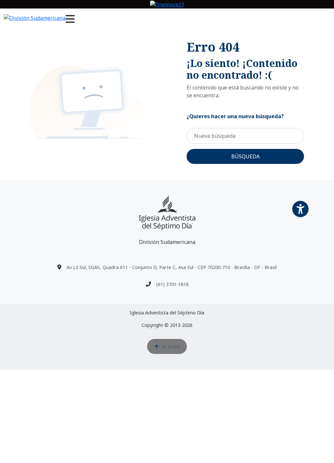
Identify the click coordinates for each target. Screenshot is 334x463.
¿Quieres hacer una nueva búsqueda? (235, 116)
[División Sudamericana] (167, 212)
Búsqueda (245, 156)
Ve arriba (170, 346)
